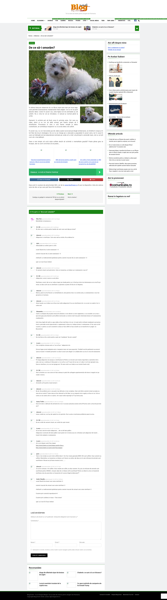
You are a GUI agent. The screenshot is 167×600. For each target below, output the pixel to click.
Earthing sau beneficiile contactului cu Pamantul (123, 62)
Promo (78, 20)
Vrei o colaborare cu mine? (116, 47)
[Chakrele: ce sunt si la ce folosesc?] (87, 28)
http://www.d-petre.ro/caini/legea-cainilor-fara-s (49, 445)
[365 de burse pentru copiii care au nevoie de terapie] (66, 154)
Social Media (94, 20)
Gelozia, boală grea (114, 76)
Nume (33, 542)
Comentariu (35, 521)
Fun (56, 20)
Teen (102, 20)
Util (129, 20)
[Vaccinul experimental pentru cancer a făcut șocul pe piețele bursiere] (41, 154)
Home (33, 20)
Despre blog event (117, 594)
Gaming (63, 20)
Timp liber (112, 19)
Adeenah (38, 235)
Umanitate (121, 20)
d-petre (38, 343)
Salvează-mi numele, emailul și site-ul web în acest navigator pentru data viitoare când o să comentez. (62, 550)
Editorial (31, 43)
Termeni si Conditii (105, 594)
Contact (137, 594)
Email (57, 542)
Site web (82, 542)
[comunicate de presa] (121, 187)
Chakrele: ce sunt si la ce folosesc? (103, 27)
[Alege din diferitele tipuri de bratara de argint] (48, 29)
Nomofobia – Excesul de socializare (119, 117)
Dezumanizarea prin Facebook (118, 103)
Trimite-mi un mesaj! (114, 50)
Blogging (40, 20)
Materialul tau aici (128, 594)
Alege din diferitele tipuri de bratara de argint (67, 27)
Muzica (70, 20)
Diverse (51, 19)
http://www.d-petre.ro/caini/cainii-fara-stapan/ (49, 448)
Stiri (84, 20)
